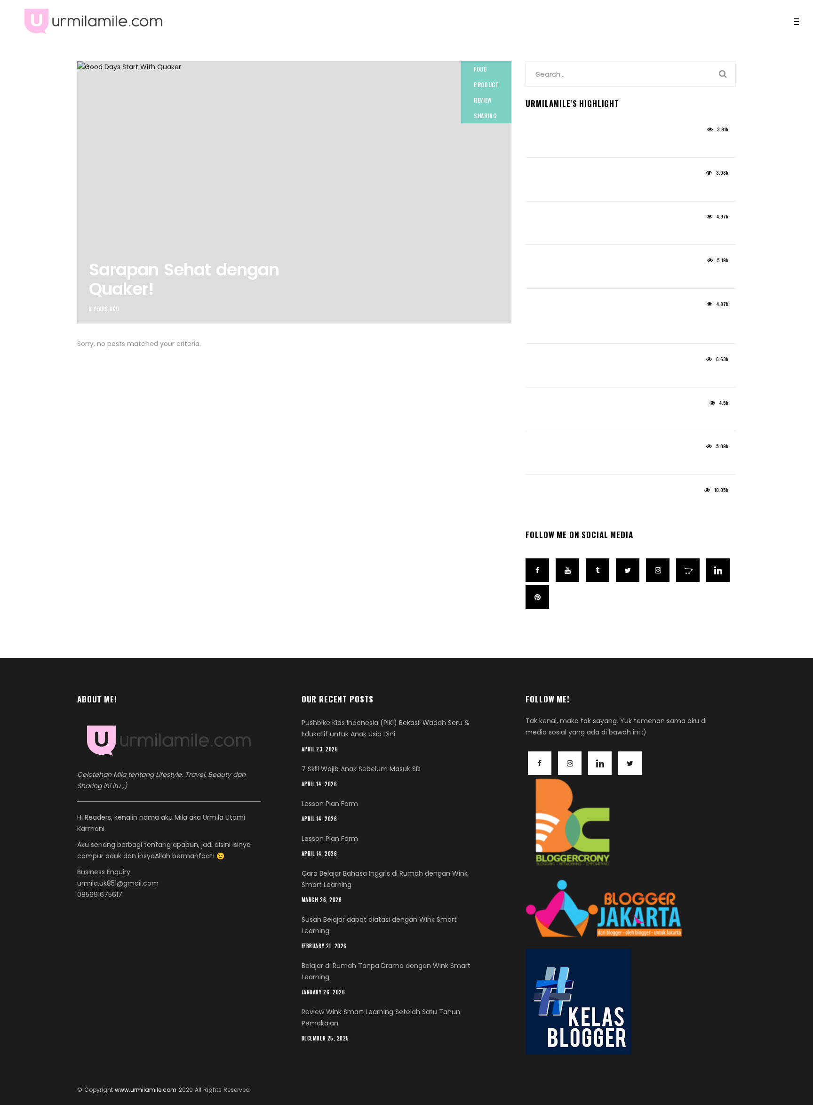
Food (480, 69)
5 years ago (543, 133)
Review (483, 100)
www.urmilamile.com (145, 1090)
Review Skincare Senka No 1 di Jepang (606, 505)
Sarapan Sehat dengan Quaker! (184, 279)
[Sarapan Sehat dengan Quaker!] (294, 192)
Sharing (485, 116)
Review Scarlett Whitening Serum (594, 232)
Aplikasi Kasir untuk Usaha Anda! (596, 461)
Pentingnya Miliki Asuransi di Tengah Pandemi (622, 417)
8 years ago (104, 309)
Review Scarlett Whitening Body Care (603, 275)
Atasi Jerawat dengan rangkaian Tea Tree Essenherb (615, 325)
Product (486, 85)
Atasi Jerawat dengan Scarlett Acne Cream (618, 144)
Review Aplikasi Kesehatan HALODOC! (604, 374)
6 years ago (543, 307)
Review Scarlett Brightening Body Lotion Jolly (619, 188)
